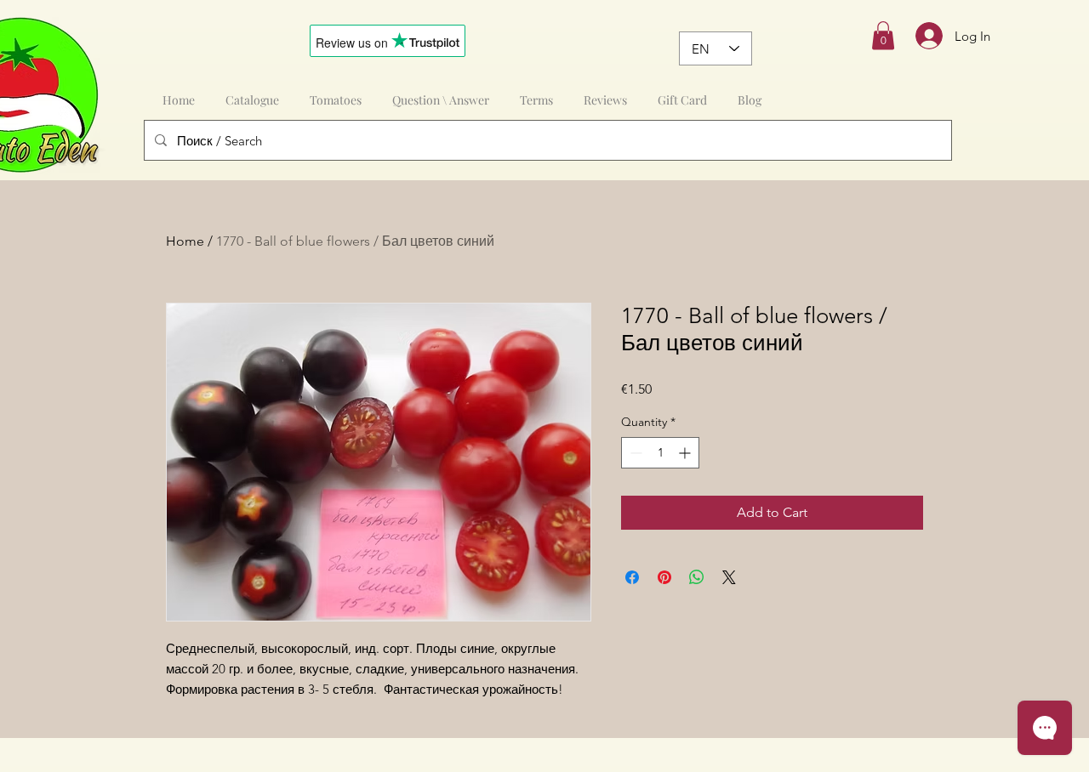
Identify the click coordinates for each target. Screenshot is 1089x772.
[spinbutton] (660, 453)
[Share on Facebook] (632, 577)
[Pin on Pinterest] (664, 577)
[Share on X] (729, 577)
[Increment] (686, 453)
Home (185, 241)
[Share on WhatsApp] (697, 577)
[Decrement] (634, 453)
